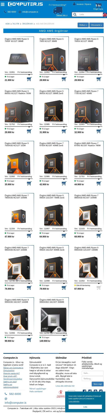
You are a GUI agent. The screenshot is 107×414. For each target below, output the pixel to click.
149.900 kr (45, 341)
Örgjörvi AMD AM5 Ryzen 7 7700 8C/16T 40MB (86, 92)
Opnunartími (8, 370)
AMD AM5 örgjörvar (45, 24)
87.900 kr (79, 289)
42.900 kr (44, 184)
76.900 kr (9, 289)
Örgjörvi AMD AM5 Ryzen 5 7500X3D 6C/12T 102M (17, 144)
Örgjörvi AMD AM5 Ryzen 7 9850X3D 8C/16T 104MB (17, 249)
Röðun (82, 25)
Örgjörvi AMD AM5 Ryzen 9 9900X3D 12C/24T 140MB (86, 249)
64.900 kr (44, 236)
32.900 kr (79, 132)
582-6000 (11, 12)
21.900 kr (9, 80)
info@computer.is (30, 12)
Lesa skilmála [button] (74, 401)
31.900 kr (44, 132)
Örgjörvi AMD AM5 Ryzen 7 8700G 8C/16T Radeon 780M (87, 144)
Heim (7, 24)
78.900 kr (44, 289)
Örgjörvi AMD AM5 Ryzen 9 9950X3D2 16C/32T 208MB (52, 301)
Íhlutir (16, 24)
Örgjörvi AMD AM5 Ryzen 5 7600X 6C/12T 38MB (86, 40)
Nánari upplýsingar (38, 388)
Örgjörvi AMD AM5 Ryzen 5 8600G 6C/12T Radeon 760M (18, 92)
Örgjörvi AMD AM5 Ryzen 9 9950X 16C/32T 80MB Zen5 (52, 249)
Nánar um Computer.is (13, 368)
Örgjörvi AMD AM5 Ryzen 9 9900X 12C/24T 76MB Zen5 (52, 196)
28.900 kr (44, 80)
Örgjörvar (27, 24)
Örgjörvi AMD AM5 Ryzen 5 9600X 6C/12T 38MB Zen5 (52, 92)
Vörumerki (96, 25)
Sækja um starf (10, 382)
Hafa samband (36, 391)
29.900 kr (9, 132)
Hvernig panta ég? (11, 373)
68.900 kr (79, 236)
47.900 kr (9, 236)
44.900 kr (79, 184)
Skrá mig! (97, 384)
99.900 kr (9, 341)
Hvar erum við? (10, 376)
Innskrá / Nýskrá (83, 4)
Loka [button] (85, 407)
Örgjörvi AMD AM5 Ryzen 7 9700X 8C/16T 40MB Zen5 (52, 144)
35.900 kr (9, 184)
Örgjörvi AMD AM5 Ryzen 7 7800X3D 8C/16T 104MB (17, 196)
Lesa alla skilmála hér (65, 386)
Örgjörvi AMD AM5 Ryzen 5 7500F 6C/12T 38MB (17, 40)
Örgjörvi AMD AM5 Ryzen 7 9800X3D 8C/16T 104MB (86, 196)
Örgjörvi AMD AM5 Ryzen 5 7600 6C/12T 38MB (52, 40)
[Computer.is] (23, 4)
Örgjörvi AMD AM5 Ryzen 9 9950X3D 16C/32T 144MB (17, 301)
